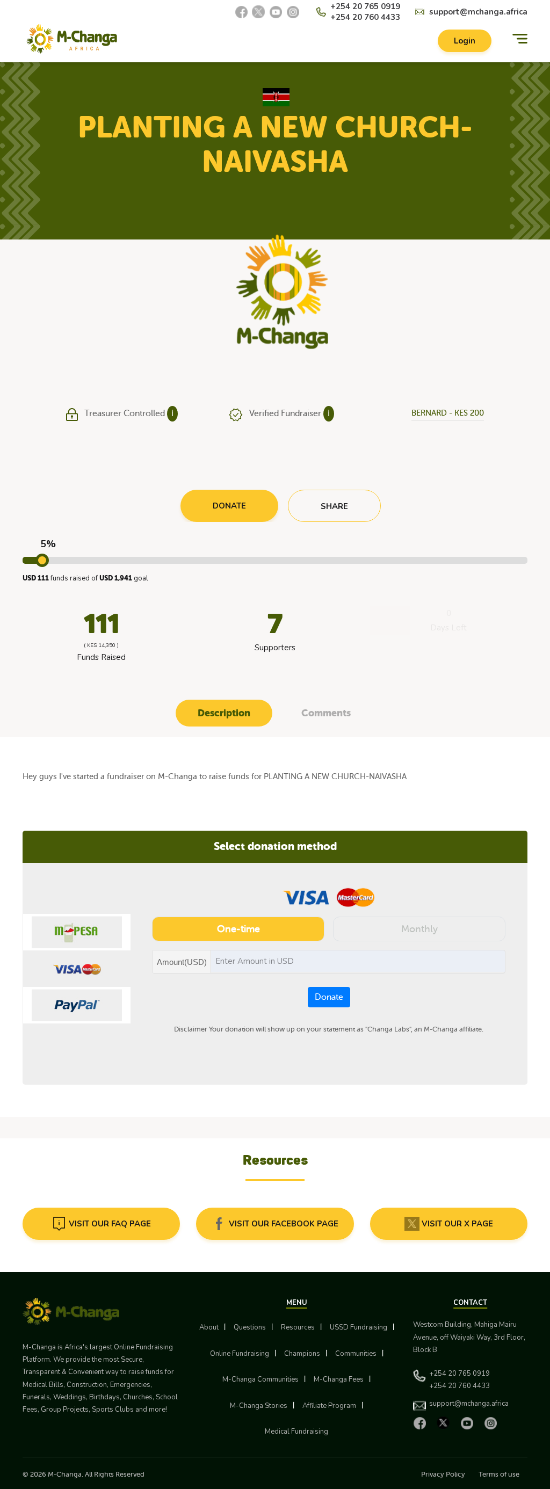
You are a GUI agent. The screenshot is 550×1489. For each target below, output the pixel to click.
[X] (258, 11)
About (209, 1327)
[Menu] (519, 39)
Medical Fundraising (296, 1431)
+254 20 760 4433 (365, 17)
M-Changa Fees (339, 1379)
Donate (329, 997)
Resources (298, 1327)
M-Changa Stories (258, 1406)
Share (334, 506)
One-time (238, 929)
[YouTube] (275, 11)
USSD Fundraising (358, 1327)
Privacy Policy (443, 1474)
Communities (356, 1354)
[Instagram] (292, 11)
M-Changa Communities (260, 1379)
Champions (302, 1354)
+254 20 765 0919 (365, 6)
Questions (250, 1327)
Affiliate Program (329, 1406)
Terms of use (499, 1474)
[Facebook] (241, 11)
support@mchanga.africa (478, 11)
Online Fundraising (239, 1354)
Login (464, 40)
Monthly (419, 929)
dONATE (229, 505)
